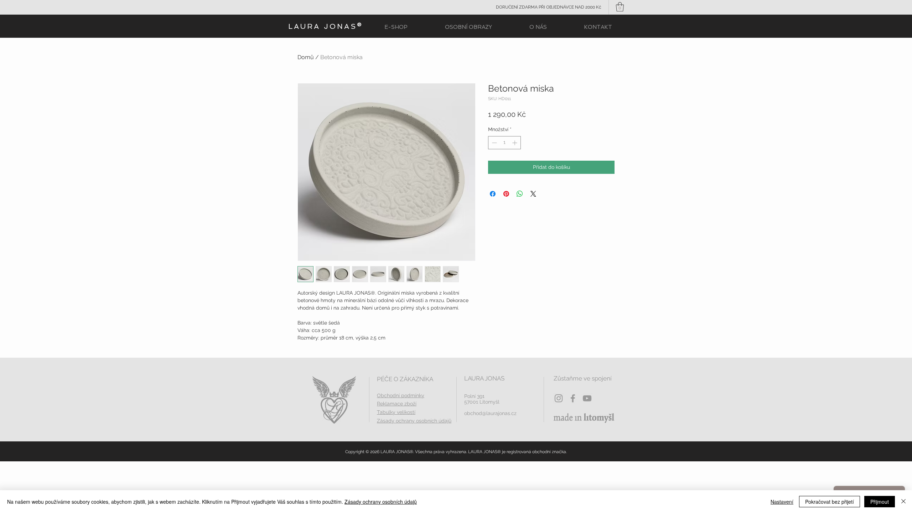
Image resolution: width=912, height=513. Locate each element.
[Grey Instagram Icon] (558, 398)
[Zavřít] (903, 501)
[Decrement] (493, 142)
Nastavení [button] (782, 501)
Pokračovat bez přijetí (829, 501)
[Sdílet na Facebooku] (492, 194)
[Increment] (515, 142)
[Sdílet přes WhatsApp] (519, 194)
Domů (305, 57)
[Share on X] (533, 194)
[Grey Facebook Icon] (573, 398)
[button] (620, 6)
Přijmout (879, 501)
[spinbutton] (504, 142)
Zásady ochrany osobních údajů (380, 501)
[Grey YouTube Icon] (587, 398)
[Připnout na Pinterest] (506, 194)
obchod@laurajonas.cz (490, 413)
